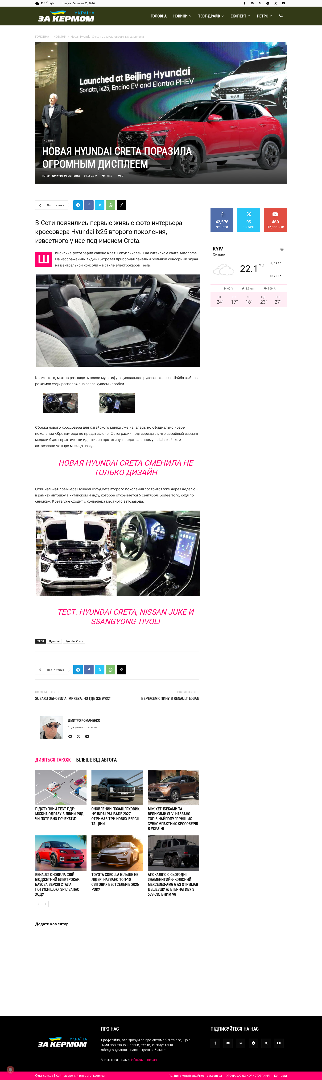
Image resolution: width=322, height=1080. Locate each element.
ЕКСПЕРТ (238, 16)
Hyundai (54, 641)
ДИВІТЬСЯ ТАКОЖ (53, 760)
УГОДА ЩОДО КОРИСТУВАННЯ (248, 1076)
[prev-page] (38, 904)
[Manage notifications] (10, 1069)
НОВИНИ (180, 16)
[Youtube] (283, 3)
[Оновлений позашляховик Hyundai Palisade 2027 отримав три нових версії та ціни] (117, 787)
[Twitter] (275, 3)
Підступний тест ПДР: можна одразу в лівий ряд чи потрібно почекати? (59, 814)
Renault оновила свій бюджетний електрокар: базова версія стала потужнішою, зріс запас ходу (57, 884)
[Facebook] (244, 3)
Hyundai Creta (74, 641)
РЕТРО (262, 16)
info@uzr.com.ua (144, 1059)
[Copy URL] (121, 205)
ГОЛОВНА (159, 16)
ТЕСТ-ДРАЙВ (209, 16)
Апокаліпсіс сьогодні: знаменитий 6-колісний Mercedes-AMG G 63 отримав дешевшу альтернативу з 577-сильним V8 (173, 884)
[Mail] (252, 3)
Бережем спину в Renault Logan (170, 698)
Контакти (280, 1076)
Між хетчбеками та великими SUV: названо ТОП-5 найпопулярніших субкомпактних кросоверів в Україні (173, 819)
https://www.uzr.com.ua (82, 727)
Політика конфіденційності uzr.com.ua (195, 1076)
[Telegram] (267, 3)
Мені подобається (222, 211)
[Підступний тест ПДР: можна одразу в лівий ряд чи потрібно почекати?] (61, 787)
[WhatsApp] (110, 205)
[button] (281, 16)
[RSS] (260, 3)
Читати (249, 210)
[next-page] (46, 904)
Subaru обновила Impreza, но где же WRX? (73, 698)
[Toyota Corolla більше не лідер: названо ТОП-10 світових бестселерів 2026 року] (117, 853)
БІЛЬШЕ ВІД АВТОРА (96, 760)
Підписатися (275, 210)
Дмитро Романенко (66, 175)
